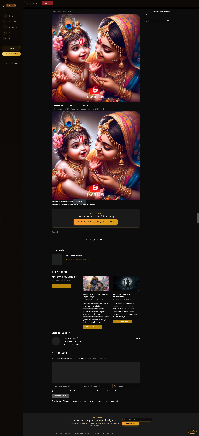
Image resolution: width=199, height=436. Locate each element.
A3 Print (96, 433)
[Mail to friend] (97, 239)
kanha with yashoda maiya (62, 201)
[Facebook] (90, 239)
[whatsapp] (104, 239)
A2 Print (103, 433)
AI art (69, 11)
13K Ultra (110, 433)
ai (57, 232)
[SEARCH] (168, 21)
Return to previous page (161, 11)
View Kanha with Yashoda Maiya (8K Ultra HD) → (95, 222)
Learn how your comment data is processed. (100, 401)
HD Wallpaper (69, 433)
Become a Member (11, 54)
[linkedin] (101, 239)
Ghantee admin (85, 109)
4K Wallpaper (79, 433)
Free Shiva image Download (121, 295)
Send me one (130, 423)
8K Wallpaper (88, 433)
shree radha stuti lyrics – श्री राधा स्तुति (95, 295)
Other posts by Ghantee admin (78, 259)
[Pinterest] (6, 63)
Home (54, 11)
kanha (61, 232)
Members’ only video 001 (64, 277)
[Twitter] (87, 239)
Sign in (11, 48)
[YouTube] (16, 63)
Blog (59, 11)
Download (79, 201)
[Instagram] (11, 63)
